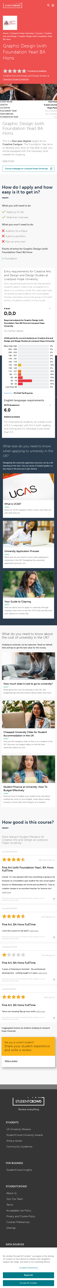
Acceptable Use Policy (18, 1210)
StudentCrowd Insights (19, 1170)
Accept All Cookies (28, 1283)
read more (8, 160)
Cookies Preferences (18, 1222)
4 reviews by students (36, 71)
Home (6, 33)
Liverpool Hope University (22, 33)
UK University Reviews (18, 1129)
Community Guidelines (19, 1146)
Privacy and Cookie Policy (20, 1216)
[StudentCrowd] (12, 5)
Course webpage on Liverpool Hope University (26, 168)
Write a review (11, 1061)
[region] (28, 1267)
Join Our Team (14, 1199)
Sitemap (10, 1228)
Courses (39, 33)
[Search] (48, 5)
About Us (11, 1193)
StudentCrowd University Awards (24, 1135)
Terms (9, 1204)
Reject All (28, 1275)
